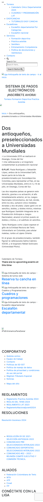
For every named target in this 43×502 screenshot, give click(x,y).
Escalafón (13, 310)
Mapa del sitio (13, 383)
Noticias (10, 379)
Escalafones (12, 24)
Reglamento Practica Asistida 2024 (22, 399)
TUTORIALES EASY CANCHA (24, 21)
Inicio (4, 113)
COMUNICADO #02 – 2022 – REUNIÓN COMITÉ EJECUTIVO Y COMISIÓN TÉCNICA (21, 456)
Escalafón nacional (19, 33)
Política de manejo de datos (19, 367)
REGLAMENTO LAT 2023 (18, 404)
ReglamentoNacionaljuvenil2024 (21, 407)
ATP (8, 480)
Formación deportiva (20, 38)
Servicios (11, 35)
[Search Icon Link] (8, 58)
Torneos (10, 4)
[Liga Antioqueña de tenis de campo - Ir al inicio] (21, 75)
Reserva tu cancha (19, 281)
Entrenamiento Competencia (24, 47)
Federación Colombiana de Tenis (21, 474)
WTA (9, 477)
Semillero (15, 44)
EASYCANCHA (13, 18)
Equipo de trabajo (15, 359)
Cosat (9, 483)
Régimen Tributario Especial (19, 376)
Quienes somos (13, 356)
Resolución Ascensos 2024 (14, 420)
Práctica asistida (18, 41)
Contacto (11, 55)
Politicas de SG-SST (16, 364)
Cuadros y (15, 296)
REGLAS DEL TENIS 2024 (18, 402)
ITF (8, 486)
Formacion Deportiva (21, 99)
